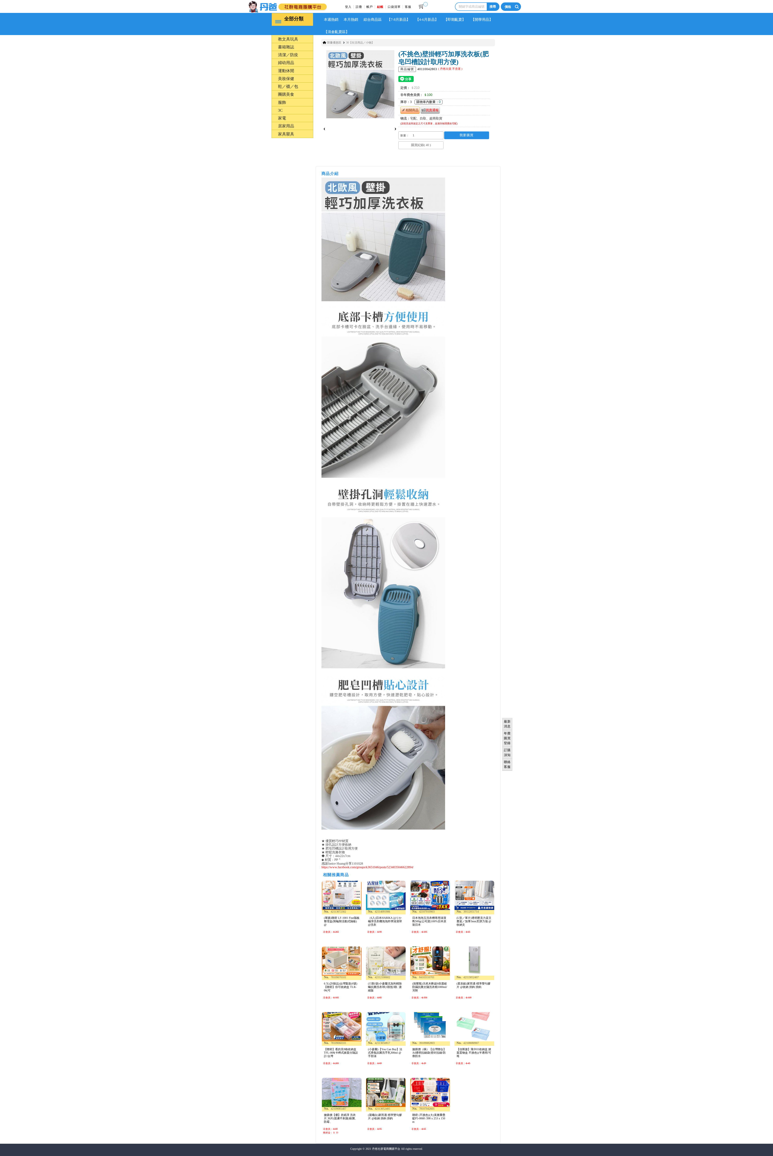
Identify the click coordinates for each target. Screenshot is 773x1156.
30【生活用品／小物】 (360, 42)
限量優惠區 (334, 42)
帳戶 (369, 6)
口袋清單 (394, 6)
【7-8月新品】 (398, 20)
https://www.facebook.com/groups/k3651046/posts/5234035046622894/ (367, 867)
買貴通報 (432, 110)
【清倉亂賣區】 (336, 32)
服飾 (263, 623)
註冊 (359, 6)
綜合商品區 (373, 20)
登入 (348, 6)
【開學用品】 (482, 20)
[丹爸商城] (301, 6)
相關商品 (412, 110)
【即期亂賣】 (455, 20)
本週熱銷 (331, 20)
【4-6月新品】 (426, 20)
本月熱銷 (351, 20)
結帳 (380, 6)
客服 (408, 6)
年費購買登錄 (507, 738)
